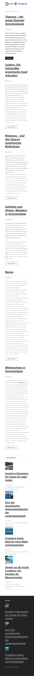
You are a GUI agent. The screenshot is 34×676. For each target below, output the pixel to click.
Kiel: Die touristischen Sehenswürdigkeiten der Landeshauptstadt (16, 509)
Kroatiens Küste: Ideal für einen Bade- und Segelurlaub (16, 541)
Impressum (8, 666)
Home (6, 11)
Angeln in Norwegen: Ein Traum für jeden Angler (17, 476)
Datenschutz (15, 666)
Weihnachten (21, 382)
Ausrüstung (9, 219)
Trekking (8, 277)
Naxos (9, 272)
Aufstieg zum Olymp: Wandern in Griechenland (16, 210)
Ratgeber (8, 29)
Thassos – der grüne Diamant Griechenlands (14, 20)
